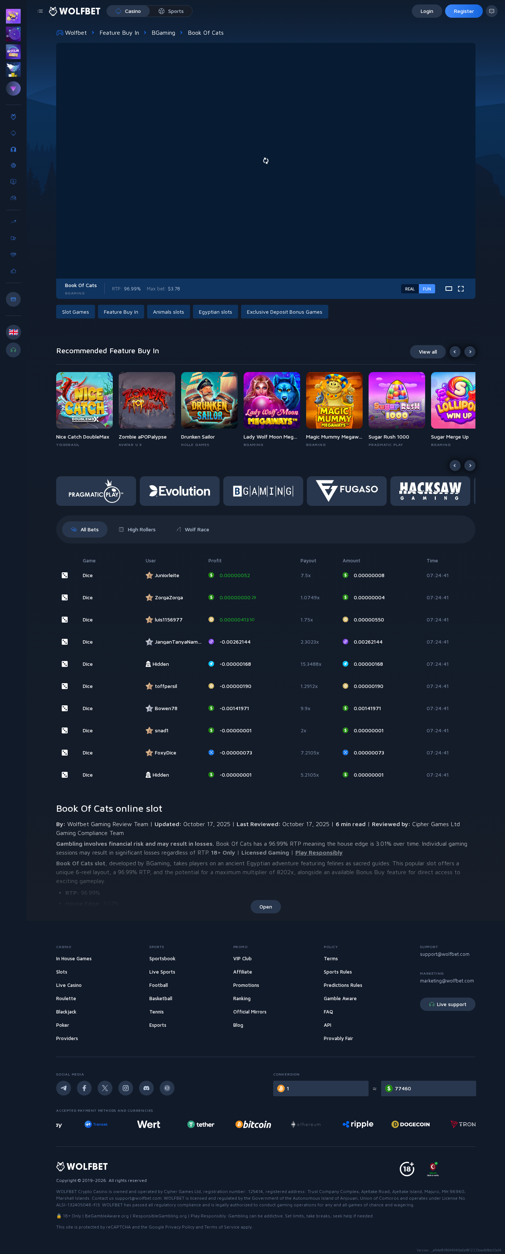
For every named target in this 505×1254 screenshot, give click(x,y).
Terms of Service (222, 1227)
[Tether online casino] (187, 1124)
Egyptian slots (215, 312)
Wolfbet (76, 32)
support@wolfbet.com (445, 954)
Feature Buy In (119, 32)
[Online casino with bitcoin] (239, 1124)
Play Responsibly (319, 852)
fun (427, 288)
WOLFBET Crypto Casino (82, 1191)
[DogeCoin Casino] (397, 1124)
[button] (87, 409)
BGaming (163, 32)
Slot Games (75, 312)
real (410, 288)
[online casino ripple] (344, 1124)
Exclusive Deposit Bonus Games (284, 312)
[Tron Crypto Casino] (449, 1124)
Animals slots (168, 312)
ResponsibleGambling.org (160, 1216)
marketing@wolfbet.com (447, 981)
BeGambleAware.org (107, 1216)
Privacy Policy (179, 1227)
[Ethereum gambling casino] (292, 1124)
